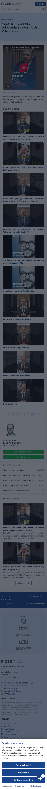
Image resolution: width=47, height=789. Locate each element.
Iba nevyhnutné (23, 765)
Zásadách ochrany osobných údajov (28, 786)
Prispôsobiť (23, 772)
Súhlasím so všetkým (23, 780)
